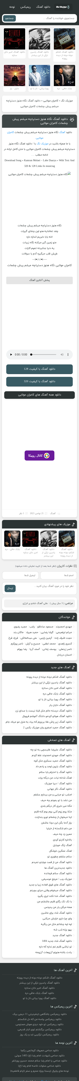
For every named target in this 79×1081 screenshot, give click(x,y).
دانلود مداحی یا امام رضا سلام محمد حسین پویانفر (39, 1061)
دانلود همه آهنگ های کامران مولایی (39, 395)
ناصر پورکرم (17, 643)
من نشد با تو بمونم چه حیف (56, 800)
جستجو (9, 18)
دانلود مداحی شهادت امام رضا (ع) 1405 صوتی (39, 1055)
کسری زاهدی (65, 643)
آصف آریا (35, 649)
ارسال (10, 588)
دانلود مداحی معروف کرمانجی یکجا (40, 1050)
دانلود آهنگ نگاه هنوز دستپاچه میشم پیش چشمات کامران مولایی (40, 121)
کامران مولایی (50, 101)
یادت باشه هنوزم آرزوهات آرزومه (53, 952)
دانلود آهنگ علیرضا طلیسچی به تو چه (51, 749)
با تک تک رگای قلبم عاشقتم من (54, 901)
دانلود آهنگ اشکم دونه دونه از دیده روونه (49, 677)
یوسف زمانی (49, 649)
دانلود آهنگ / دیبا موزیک (58, 783)
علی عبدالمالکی (29, 638)
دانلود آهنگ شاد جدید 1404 (57, 941)
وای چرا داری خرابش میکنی (57, 918)
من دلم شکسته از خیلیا (59, 828)
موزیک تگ (67, 101)
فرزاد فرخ (13, 638)
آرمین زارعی (46, 638)
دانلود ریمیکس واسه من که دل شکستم (39, 1019)
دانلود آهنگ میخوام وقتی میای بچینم (51, 890)
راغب (32, 626)
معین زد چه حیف (62, 834)
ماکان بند (18, 632)
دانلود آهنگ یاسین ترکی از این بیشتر (52, 682)
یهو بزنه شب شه (63, 930)
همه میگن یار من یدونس (58, 907)
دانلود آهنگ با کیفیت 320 (39, 381)
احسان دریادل (64, 655)
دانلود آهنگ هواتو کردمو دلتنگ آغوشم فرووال (47, 716)
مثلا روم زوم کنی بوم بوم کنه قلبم (53, 811)
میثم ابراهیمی (64, 632)
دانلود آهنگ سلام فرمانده (58, 873)
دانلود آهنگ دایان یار (60, 705)
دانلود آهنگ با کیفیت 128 (39, 369)
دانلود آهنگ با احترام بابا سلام (55, 772)
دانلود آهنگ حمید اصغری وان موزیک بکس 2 (47, 727)
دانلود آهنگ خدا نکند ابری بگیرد (54, 896)
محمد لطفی (49, 643)
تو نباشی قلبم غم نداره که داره (55, 947)
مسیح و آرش (33, 643)
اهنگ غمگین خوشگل (60, 851)
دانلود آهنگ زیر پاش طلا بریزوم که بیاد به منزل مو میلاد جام (39, 722)
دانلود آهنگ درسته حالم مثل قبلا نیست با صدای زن (43, 711)
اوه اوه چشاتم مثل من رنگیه (56, 924)
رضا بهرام (22, 649)
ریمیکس (25, 7)
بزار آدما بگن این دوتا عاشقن (56, 823)
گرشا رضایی (47, 632)
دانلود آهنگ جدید (62, 935)
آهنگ (62, 132)
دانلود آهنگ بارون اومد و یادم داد (54, 766)
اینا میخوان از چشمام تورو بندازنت (53, 817)
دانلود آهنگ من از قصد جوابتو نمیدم (52, 862)
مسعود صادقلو (45, 626)
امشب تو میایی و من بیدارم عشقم (53, 794)
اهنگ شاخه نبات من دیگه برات (55, 778)
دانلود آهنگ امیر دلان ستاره (57, 688)
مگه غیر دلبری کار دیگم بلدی (56, 806)
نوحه (12, 7)
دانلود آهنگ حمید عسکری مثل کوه (53, 761)
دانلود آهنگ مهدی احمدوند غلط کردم (52, 755)
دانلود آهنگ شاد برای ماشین (56, 913)
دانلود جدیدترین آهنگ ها (58, 868)
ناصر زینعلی (65, 649)
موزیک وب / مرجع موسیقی (56, 879)
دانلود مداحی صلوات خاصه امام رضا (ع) (39, 1066)
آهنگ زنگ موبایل (62, 845)
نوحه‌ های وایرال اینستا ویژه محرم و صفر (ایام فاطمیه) (39, 1071)
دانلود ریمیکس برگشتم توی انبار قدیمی (40, 1029)
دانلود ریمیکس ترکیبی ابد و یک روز (39, 1034)
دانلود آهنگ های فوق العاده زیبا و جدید (50, 885)
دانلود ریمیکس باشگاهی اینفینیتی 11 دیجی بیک (39, 1014)
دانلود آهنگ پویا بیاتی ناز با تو (55, 699)
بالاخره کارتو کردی (62, 840)
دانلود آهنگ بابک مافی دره (57, 694)
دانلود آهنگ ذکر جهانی (59, 789)
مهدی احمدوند (64, 626)
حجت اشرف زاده (63, 638)
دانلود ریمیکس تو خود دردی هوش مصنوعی (39, 1024)
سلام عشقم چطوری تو (59, 856)
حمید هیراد (32, 632)
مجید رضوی (20, 626)
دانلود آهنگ (43, 7)
